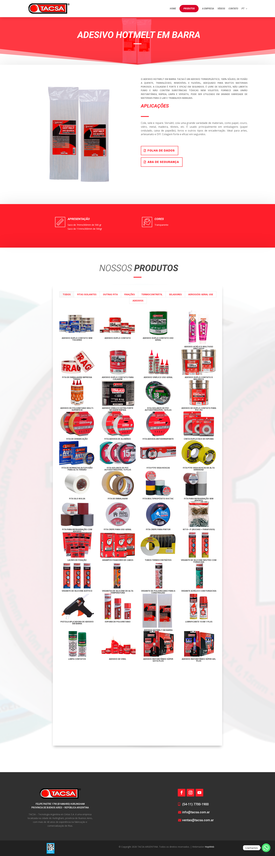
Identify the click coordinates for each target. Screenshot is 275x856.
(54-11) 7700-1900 (195, 804)
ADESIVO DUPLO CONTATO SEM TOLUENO (77, 339)
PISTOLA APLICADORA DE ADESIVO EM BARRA (77, 622)
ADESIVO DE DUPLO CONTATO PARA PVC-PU (198, 409)
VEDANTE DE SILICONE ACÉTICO (77, 591)
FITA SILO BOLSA (77, 498)
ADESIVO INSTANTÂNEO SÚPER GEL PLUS (199, 660)
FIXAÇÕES (129, 294)
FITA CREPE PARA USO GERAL (117, 529)
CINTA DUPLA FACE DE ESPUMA (199, 439)
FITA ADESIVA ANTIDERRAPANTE (158, 439)
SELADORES (175, 294)
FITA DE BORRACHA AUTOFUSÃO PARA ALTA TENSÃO (77, 468)
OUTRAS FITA (110, 294)
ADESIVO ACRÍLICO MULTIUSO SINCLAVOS (198, 347)
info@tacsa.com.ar (196, 812)
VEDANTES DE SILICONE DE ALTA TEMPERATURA (117, 592)
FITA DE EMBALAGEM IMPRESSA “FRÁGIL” (77, 378)
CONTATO (233, 8)
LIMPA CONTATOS (77, 659)
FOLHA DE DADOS (161, 150)
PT (243, 8)
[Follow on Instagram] (190, 792)
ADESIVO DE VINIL (117, 659)
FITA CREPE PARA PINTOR (158, 529)
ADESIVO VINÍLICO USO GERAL (158, 377)
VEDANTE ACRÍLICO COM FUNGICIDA (198, 591)
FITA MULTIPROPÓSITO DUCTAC (158, 498)
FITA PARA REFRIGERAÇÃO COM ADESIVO (77, 530)
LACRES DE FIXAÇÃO (77, 560)
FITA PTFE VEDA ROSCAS (158, 467)
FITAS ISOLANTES (86, 294)
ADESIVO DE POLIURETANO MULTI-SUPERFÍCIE (77, 409)
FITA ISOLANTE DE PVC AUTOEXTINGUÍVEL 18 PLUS (158, 409)
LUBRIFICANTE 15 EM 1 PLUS (198, 621)
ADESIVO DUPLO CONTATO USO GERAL (158, 339)
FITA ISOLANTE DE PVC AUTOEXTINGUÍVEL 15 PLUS (117, 468)
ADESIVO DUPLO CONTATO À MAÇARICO (199, 378)
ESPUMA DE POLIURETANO (117, 621)
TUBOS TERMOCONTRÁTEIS (158, 560)
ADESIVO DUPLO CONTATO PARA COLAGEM (118, 378)
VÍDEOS (221, 8)
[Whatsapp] (266, 847)
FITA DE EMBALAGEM (118, 498)
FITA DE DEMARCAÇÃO (77, 439)
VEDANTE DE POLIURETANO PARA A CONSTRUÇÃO (158, 592)
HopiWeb (209, 846)
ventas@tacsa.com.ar (198, 820)
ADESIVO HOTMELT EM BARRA (158, 630)
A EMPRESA (208, 8)
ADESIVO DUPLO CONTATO (118, 338)
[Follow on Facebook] (181, 792)
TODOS (67, 294)
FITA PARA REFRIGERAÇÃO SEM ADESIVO (198, 499)
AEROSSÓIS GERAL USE (200, 294)
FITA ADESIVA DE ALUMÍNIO (117, 439)
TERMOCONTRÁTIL (151, 294)
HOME (173, 8)
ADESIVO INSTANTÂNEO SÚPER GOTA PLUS (158, 660)
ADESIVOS (138, 300)
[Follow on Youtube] (199, 792)
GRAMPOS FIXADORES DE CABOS (117, 560)
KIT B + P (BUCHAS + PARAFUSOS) (199, 529)
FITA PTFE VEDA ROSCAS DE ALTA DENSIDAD (199, 468)
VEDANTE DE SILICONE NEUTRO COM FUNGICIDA (198, 561)
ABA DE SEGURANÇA (163, 162)
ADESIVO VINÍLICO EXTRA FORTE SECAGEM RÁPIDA (117, 409)
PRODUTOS (189, 8)
